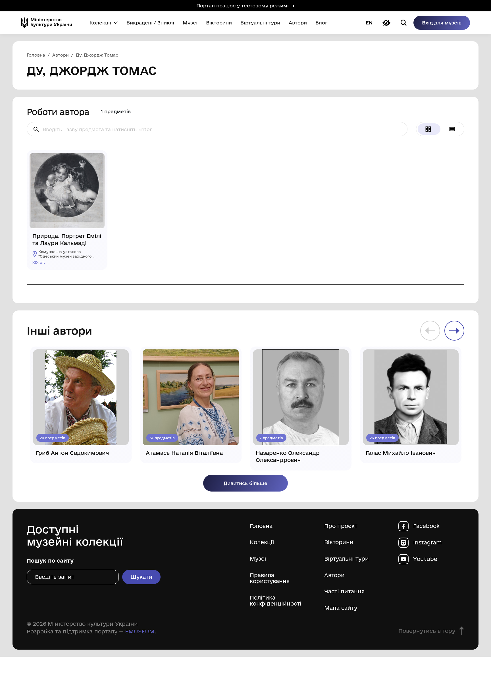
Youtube (425, 559)
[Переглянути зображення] (96, 162)
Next (454, 331)
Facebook (426, 526)
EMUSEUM (140, 631)
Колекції (262, 542)
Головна (261, 526)
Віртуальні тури (346, 559)
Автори (334, 575)
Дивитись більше (245, 483)
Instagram (427, 543)
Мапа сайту (340, 608)
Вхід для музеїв (441, 22)
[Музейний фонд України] (49, 22)
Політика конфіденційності (275, 601)
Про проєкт (340, 526)
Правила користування (270, 578)
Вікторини (338, 542)
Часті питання (344, 591)
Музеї (258, 559)
